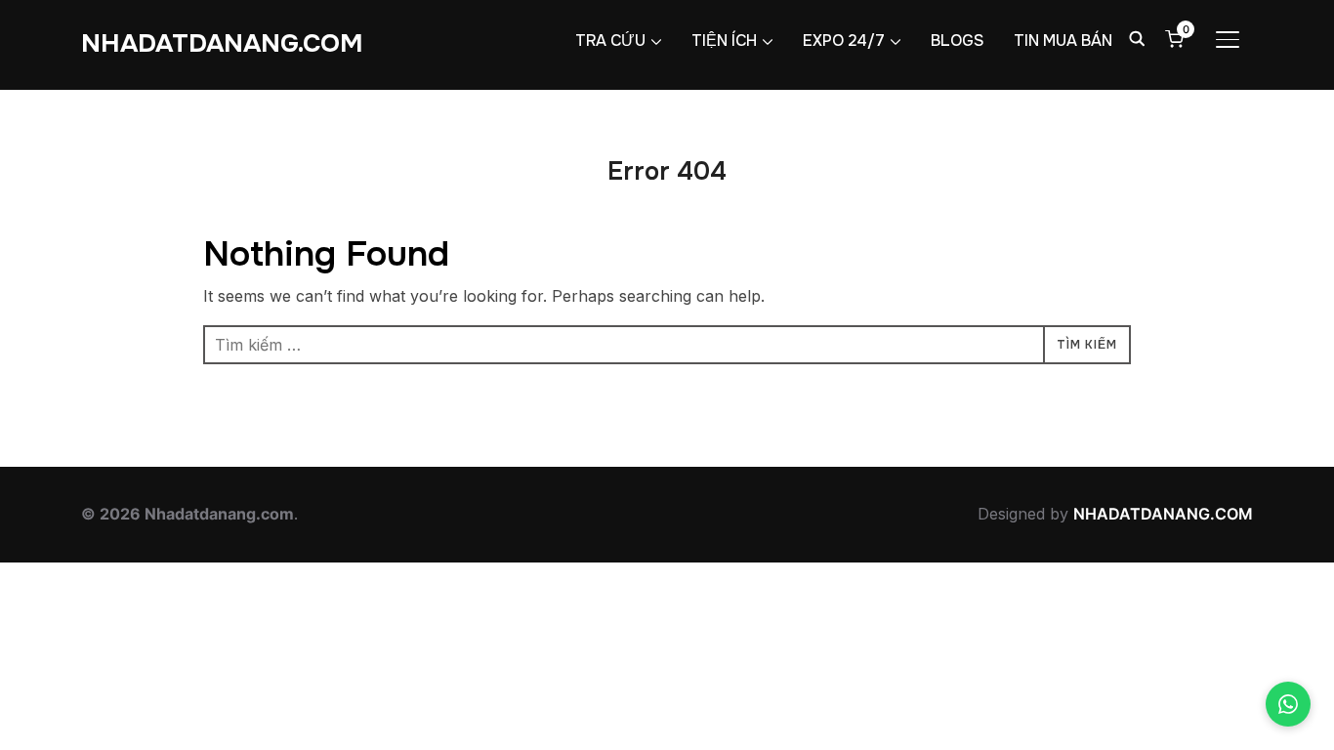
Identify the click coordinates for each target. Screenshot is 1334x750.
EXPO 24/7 (844, 40)
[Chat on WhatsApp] (1288, 704)
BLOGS (957, 40)
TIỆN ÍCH (724, 40)
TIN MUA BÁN (1063, 40)
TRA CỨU (610, 40)
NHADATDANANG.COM (222, 43)
